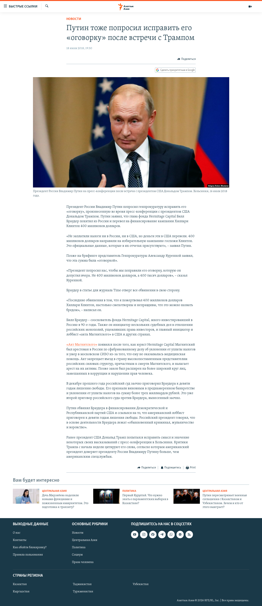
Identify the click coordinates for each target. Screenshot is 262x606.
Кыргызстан (21, 591)
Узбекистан (141, 584)
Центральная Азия (54, 491)
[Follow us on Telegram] (162, 534)
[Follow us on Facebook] (153, 534)
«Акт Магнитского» (81, 345)
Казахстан (20, 584)
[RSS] (189, 534)
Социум (77, 554)
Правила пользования (28, 554)
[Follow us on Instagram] (143, 534)
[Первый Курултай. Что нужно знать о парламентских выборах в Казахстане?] (106, 496)
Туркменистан (83, 591)
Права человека (83, 562)
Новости (73, 19)
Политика (129, 491)
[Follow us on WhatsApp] (171, 534)
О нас (16, 532)
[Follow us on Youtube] (134, 534)
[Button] (186, 59)
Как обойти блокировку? (29, 547)
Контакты (19, 540)
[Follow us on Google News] (180, 534)
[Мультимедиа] (250, 6)
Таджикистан (82, 584)
